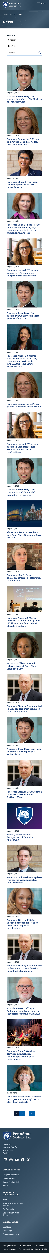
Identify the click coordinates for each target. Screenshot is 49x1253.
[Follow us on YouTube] (17, 1161)
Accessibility (40, 1246)
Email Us (6, 1153)
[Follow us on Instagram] (11, 1161)
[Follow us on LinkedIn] (5, 1161)
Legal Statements (10, 1249)
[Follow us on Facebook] (23, 1161)
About (12, 14)
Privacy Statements (9, 1246)
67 (32, 1113)
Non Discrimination (26, 1246)
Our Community (8, 1209)
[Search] (40, 52)
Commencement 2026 (11, 1234)
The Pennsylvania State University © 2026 (33, 1249)
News (20, 14)
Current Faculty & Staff (11, 1182)
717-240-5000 (8, 1151)
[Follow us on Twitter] (28, 1160)
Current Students (9, 1178)
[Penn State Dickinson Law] (13, 5)
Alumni (5, 1186)
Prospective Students (11, 1175)
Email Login (7, 1227)
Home (5, 14)
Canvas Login (7, 1230)
